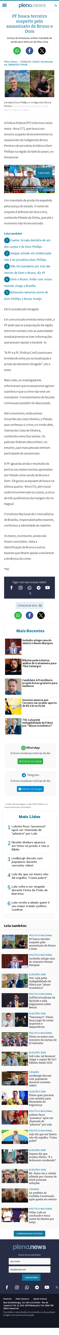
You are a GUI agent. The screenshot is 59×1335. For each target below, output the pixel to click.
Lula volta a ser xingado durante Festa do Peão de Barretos (30, 890)
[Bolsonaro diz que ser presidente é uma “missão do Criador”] (8, 1016)
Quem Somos (40, 1298)
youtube (47, 587)
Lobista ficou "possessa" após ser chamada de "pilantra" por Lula (29, 829)
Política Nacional (40, 935)
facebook (11, 587)
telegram (38, 587)
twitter (30, 593)
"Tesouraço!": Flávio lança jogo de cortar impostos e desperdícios (41, 1022)
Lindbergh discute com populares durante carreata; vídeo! (27, 861)
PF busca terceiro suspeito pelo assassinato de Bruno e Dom (42, 944)
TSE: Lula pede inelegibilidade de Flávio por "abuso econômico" (40, 983)
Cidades (34, 1072)
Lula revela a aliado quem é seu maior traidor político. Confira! (31, 906)
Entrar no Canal (31, 761)
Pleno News (32, 5)
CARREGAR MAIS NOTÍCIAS (29, 1233)
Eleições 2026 (37, 974)
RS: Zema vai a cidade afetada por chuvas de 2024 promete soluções (43, 1178)
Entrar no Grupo (31, 789)
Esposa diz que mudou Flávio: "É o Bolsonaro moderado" (42, 1157)
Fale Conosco (22, 1298)
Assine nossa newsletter (29, 1255)
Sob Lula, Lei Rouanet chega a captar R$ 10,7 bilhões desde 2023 (42, 1059)
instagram (20, 587)
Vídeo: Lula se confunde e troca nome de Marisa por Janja (41, 1217)
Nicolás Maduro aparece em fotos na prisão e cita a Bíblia (30, 845)
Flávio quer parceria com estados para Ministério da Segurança (41, 1100)
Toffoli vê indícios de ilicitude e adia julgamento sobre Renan (42, 1002)
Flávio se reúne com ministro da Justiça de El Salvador (43, 1040)
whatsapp (29, 587)
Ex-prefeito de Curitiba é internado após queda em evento (43, 1196)
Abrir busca (55, 5)
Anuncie (7, 1298)
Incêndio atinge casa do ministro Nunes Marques (42, 962)
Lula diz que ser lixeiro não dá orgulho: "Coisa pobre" (30, 876)
